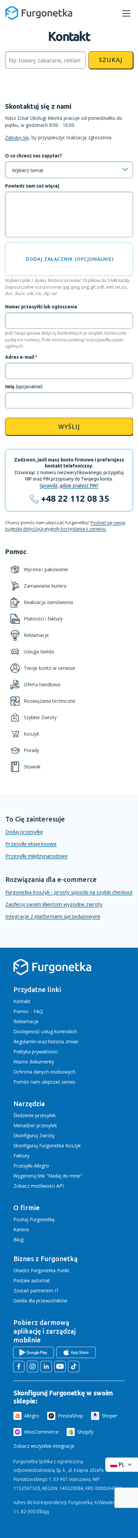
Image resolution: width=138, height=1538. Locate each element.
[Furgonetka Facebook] (18, 1366)
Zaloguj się (17, 137)
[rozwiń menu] (126, 13)
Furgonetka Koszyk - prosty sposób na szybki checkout (69, 892)
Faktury (21, 1155)
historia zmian (63, 1041)
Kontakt (21, 1001)
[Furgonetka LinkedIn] (46, 1366)
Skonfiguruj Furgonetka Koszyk (47, 1145)
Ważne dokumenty (33, 1061)
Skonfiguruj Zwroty (34, 1135)
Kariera (21, 1229)
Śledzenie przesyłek (34, 1115)
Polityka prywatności (35, 1051)
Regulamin (24, 1041)
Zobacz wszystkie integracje (43, 1446)
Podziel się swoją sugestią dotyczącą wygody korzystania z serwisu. (65, 525)
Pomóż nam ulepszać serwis (44, 1082)
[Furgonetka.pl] (38, 13)
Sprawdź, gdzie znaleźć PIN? (69, 485)
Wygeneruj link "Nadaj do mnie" (47, 1176)
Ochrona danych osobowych (44, 1072)
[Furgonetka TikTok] (73, 1366)
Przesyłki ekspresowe (31, 843)
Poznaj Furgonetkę (34, 1219)
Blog (18, 1239)
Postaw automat (31, 1280)
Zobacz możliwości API (38, 1186)
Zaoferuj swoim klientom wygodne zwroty (53, 904)
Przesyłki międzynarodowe (36, 855)
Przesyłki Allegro (31, 1165)
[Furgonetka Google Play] (33, 1352)
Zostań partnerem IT (36, 1290)
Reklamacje (26, 1021)
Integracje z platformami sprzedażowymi (52, 916)
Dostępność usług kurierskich (45, 1031)
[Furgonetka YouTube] (60, 1366)
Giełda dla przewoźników (40, 1300)
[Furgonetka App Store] (76, 1352)
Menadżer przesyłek (35, 1125)
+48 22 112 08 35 (75, 498)
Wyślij (69, 427)
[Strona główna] (52, 974)
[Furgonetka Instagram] (32, 1366)
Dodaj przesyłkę (24, 831)
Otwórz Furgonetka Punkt (41, 1270)
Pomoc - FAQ (28, 1011)
